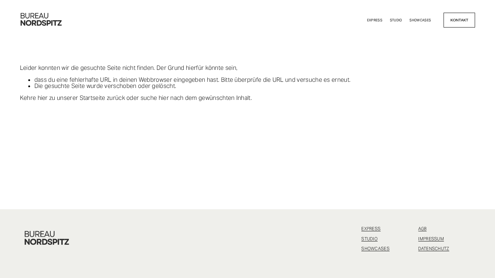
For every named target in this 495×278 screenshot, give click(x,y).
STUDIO (396, 20)
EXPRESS (375, 20)
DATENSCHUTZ (433, 248)
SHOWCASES (420, 20)
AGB (422, 228)
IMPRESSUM (431, 238)
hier (43, 97)
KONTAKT (459, 20)
